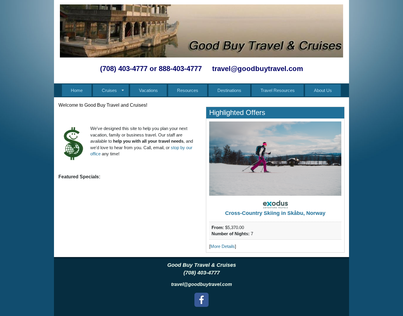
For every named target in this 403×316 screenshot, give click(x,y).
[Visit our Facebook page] (201, 300)
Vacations (148, 90)
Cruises (109, 90)
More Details (222, 246)
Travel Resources (278, 90)
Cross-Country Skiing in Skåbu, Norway (275, 213)
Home (77, 90)
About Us (323, 90)
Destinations (229, 90)
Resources (187, 90)
